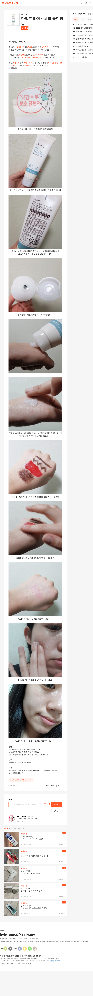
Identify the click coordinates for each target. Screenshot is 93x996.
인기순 (56, 811)
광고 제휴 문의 (37, 956)
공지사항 (21, 956)
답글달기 (20, 821)
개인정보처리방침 (11, 956)
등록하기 (57, 804)
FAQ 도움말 (28, 956)
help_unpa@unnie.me (53, 961)
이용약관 (2, 956)
